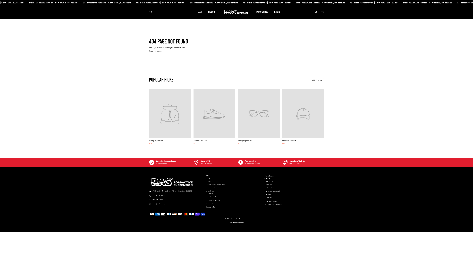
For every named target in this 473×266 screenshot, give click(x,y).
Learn (200, 12)
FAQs (209, 181)
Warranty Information (273, 188)
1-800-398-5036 (158, 195)
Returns (269, 184)
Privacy (268, 194)
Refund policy (211, 207)
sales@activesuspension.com (162, 204)
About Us (269, 181)
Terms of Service (212, 204)
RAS (209, 178)
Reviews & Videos (262, 12)
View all (317, 80)
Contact (268, 198)
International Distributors (273, 204)
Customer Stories (214, 200)
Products (212, 12)
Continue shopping (156, 51)
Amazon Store (212, 188)
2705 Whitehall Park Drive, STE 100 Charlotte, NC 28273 (172, 191)
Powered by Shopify (236, 223)
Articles (210, 194)
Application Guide (270, 201)
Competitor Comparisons (216, 184)
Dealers (277, 12)
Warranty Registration (273, 191)
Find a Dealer (269, 176)
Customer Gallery (214, 197)
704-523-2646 (157, 199)
